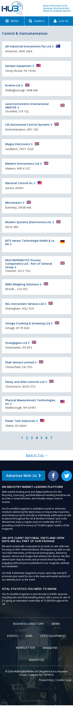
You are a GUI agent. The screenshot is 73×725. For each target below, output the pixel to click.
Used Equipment (53, 636)
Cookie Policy (63, 680)
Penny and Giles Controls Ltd (24, 382)
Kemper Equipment (18, 66)
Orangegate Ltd (16, 343)
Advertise (36, 660)
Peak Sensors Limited (19, 362)
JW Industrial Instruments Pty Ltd (28, 46)
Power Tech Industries (20, 421)
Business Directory (28, 624)
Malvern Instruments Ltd (22, 163)
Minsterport (13, 202)
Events (12, 636)
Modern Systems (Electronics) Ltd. (28, 222)
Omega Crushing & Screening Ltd (27, 323)
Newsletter (25, 648)
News (56, 624)
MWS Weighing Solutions (22, 284)
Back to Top (35, 455)
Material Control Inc (19, 183)
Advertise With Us (21, 475)
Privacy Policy (46, 680)
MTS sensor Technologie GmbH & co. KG (30, 242)
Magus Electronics (17, 144)
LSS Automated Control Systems (27, 124)
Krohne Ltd (12, 85)
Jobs (29, 636)
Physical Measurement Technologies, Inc (30, 402)
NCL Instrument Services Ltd (24, 304)
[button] (12, 21)
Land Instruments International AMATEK (27, 105)
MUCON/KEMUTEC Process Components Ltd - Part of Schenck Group (28, 263)
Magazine (50, 648)
